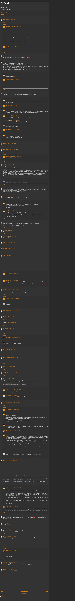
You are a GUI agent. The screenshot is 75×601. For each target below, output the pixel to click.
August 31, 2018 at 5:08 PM (10, 242)
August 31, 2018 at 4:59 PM (9, 230)
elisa (6, 180)
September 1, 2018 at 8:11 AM (14, 135)
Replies (5, 24)
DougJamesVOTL (9, 303)
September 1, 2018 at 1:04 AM (11, 523)
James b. (4, 55)
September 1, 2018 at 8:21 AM (14, 298)
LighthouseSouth (9, 156)
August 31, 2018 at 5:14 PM (10, 248)
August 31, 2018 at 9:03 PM (12, 46)
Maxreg (4, 366)
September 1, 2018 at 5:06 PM (15, 506)
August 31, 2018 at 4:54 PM (8, 222)
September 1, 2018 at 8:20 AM (14, 280)
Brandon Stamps (6, 402)
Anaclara (7, 273)
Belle (6, 74)
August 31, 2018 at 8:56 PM (9, 328)
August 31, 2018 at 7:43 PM (9, 316)
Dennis (4, 196)
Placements (8, 124)
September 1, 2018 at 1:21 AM (14, 79)
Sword (4, 61)
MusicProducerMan (6, 310)
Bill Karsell (5, 188)
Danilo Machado (8, 337)
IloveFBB (4, 248)
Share (2, 14)
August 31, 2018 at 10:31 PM (14, 120)
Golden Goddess (6, 255)
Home (24, 591)
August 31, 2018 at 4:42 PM (12, 74)
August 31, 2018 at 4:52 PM (16, 26)
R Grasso (7, 135)
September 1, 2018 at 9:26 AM (17, 424)
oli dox (7, 210)
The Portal (5, 3)
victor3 (7, 46)
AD (3, 516)
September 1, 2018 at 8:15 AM (17, 487)
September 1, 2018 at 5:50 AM (11, 536)
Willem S (4, 569)
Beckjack (7, 129)
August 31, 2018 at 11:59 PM (9, 516)
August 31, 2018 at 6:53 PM (14, 310)
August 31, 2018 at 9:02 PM (10, 349)
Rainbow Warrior (8, 26)
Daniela (7, 105)
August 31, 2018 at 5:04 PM (11, 236)
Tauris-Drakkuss (6, 289)
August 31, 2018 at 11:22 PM (9, 378)
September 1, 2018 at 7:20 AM (12, 180)
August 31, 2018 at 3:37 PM (9, 61)
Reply (4, 22)
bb (3, 222)
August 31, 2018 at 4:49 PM (11, 188)
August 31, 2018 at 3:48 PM (13, 149)
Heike (4, 164)
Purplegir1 (7, 115)
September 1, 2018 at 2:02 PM (14, 562)
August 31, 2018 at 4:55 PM (14, 99)
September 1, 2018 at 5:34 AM (10, 529)
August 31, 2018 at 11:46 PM (14, 124)
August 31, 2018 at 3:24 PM (10, 19)
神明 (3, 230)
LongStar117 (8, 430)
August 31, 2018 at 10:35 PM (10, 366)
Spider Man (5, 372)
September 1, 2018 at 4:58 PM (15, 550)
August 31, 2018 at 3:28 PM (10, 55)
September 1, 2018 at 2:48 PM (11, 569)
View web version (24, 593)
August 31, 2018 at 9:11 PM (16, 156)
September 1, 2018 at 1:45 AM (14, 129)
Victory (4, 19)
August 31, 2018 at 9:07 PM (13, 357)
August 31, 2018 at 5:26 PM (13, 255)
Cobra (2, 596)
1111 (3, 328)
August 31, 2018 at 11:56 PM (12, 460)
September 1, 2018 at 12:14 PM (17, 303)
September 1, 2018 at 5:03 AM (14, 273)
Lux (3, 316)
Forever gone (8, 99)
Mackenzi (7, 79)
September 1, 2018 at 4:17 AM (13, 210)
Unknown (4, 236)
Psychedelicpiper (6, 149)
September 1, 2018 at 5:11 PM (15, 430)
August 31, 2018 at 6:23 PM (13, 289)
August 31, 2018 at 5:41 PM (12, 105)
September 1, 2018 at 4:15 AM (16, 337)
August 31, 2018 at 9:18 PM (13, 115)
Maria (4, 378)
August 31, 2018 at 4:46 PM (9, 164)
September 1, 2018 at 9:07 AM (17, 389)
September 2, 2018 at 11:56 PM (13, 395)
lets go (4, 242)
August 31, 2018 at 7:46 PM (12, 322)
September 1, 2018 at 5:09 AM (14, 409)
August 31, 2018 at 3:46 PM (11, 143)
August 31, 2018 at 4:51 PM (10, 196)
